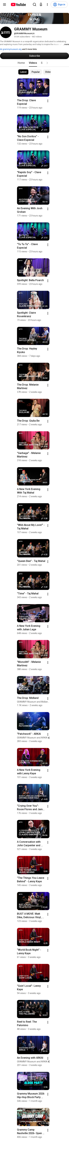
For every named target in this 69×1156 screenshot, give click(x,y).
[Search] (34, 4)
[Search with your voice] (41, 4)
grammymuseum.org (12, 49)
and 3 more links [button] (29, 49)
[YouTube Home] (18, 4)
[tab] (21, 63)
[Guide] (4, 4)
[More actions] (48, 101)
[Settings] (47, 4)
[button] (47, 63)
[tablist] (34, 63)
